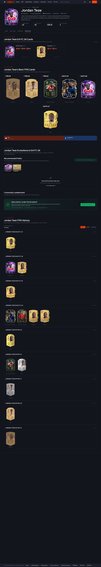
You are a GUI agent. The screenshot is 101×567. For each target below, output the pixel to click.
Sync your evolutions (88, 204)
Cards (6, 31)
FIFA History (28, 31)
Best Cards (13, 31)
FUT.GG (23, 7)
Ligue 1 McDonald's (36, 13)
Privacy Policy (44, 565)
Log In (94, 2)
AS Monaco (25, 13)
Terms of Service (54, 565)
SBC (22, 2)
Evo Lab (50, 2)
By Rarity (88, 227)
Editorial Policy (34, 565)
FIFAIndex (75, 565)
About (27, 565)
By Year (82, 227)
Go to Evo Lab (50, 185)
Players (18, 2)
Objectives (43, 2)
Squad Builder (28, 2)
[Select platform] (90, 2)
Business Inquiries (65, 565)
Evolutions (36, 2)
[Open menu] (5, 2)
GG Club (55, 2)
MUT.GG (82, 565)
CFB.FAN (89, 565)
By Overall (94, 227)
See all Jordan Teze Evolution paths (85, 160)
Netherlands (48, 13)
